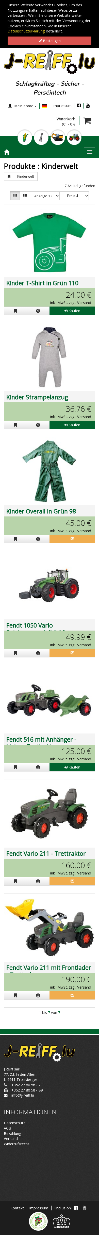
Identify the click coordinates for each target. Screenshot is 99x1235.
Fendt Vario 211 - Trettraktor (46, 853)
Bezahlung (12, 1133)
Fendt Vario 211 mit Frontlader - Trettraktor (48, 971)
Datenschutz (14, 1122)
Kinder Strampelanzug (37, 397)
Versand (11, 1138)
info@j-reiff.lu (22, 1095)
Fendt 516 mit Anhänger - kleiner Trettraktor (41, 743)
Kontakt (17, 1208)
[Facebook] (79, 105)
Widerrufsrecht (16, 1143)
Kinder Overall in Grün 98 (41, 511)
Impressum (62, 105)
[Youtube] (88, 105)
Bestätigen (51, 40)
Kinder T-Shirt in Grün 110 (42, 283)
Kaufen (74, 310)
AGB (7, 1128)
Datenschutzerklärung (26, 31)
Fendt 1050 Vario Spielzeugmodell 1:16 (35, 629)
